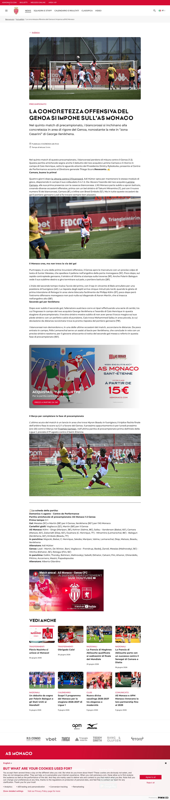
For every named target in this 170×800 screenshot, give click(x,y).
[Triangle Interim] (81, 739)
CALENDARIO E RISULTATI (66, 10)
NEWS (28, 10)
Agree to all (151, 777)
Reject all (150, 782)
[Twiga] (66, 739)
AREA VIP (53, 2)
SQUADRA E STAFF (43, 10)
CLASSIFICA (87, 10)
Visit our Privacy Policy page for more (44, 791)
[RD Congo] (34, 739)
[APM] (77, 726)
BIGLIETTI (23, 2)
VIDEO (98, 10)
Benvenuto (9, 19)
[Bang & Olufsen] (113, 739)
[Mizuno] (92, 726)
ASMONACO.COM (9, 2)
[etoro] (137, 739)
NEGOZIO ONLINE (38, 2)
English (6, 763)
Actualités (20, 19)
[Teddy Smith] (97, 739)
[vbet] (51, 739)
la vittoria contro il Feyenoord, (67, 179)
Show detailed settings (13, 791)
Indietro (36, 32)
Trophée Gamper (67, 429)
